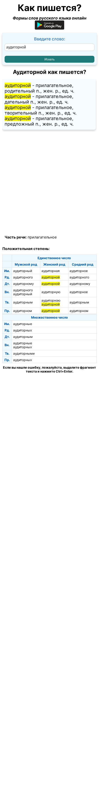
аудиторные (22, 324)
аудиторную (50, 292)
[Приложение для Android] (49, 28)
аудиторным (23, 302)
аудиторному (23, 284)
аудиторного (23, 277)
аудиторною (50, 300)
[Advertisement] (49, 182)
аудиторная (50, 271)
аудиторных (22, 330)
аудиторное (79, 271)
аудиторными (24, 353)
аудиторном (22, 311)
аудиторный (22, 271)
